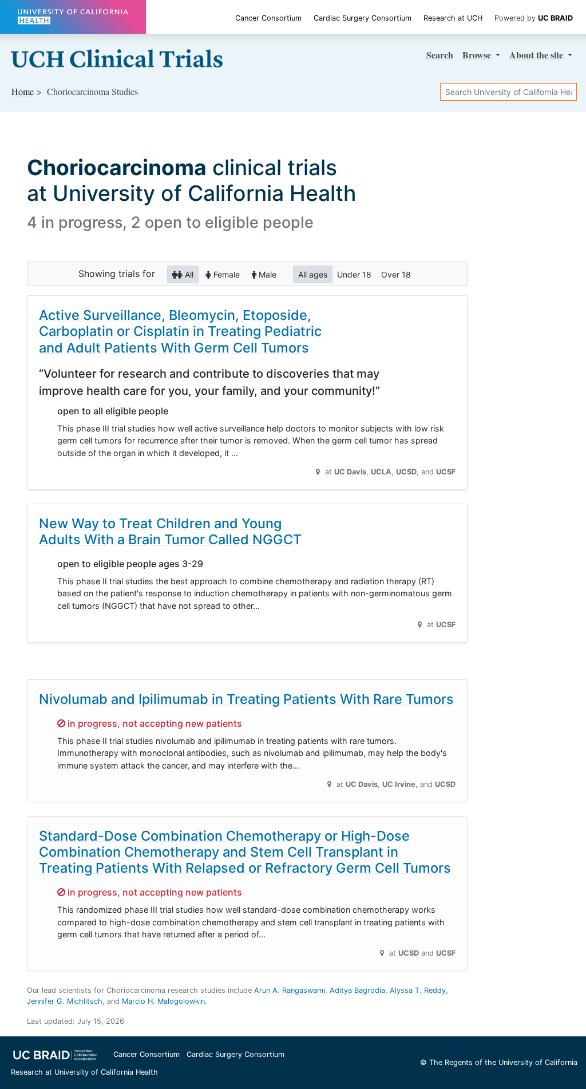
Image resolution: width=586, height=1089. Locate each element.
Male (266, 274)
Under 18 (354, 274)
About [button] (536, 54)
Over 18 (396, 274)
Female (225, 274)
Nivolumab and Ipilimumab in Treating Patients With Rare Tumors (246, 699)
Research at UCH (452, 18)
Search (439, 54)
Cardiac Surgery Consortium (362, 18)
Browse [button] (477, 54)
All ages (312, 274)
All (188, 274)
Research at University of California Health (84, 1072)
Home (22, 91)
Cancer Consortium (268, 18)
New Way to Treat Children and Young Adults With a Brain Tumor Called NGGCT (170, 531)
